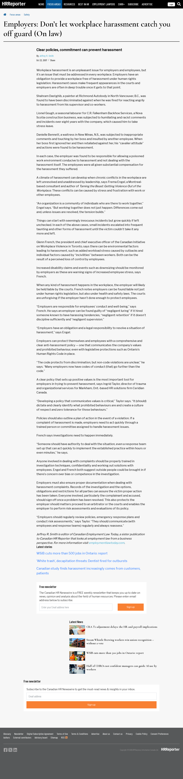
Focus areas (15, 14)
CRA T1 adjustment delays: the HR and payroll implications (121, 627)
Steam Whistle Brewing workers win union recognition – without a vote (120, 641)
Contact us (118, 733)
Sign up (131, 607)
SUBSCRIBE (133, 4)
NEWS (41, 4)
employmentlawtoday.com (106, 543)
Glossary (7, 733)
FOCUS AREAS (54, 4)
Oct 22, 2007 (41, 60)
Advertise (95, 733)
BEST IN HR (83, 4)
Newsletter (18, 733)
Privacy (129, 733)
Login (171, 4)
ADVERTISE (147, 4)
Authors (6, 737)
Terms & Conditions (79, 733)
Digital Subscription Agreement (40, 733)
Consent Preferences (160, 733)
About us (106, 733)
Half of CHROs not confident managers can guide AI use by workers (121, 667)
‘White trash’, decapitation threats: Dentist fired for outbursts (81, 561)
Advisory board (41, 737)
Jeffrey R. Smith (46, 55)
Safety (27, 14)
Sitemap (54, 737)
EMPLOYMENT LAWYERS (103, 4)
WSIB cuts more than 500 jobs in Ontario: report (72, 553)
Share (52, 60)
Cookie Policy (141, 733)
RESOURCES (69, 4)
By (45, 55)
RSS (63, 737)
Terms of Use (62, 733)
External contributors (22, 737)
